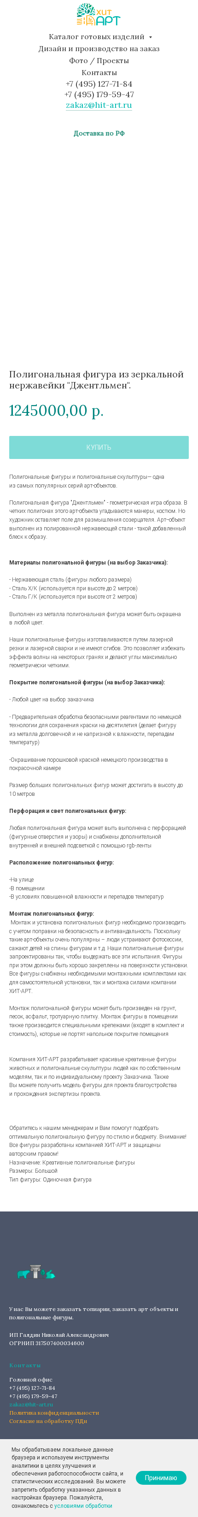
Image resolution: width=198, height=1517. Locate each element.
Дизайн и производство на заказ (99, 48)
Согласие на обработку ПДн (48, 1420)
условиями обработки (83, 1506)
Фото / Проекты (99, 60)
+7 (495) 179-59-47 (99, 94)
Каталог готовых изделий (97, 36)
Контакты (99, 72)
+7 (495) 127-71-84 (99, 83)
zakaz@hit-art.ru (99, 105)
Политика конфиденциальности (54, 1412)
